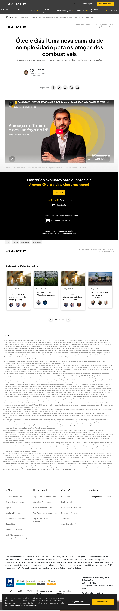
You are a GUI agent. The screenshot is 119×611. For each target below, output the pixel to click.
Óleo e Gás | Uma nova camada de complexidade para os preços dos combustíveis (62, 17)
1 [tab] (56, 320)
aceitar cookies (103, 602)
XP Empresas (67, 518)
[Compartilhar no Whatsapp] (65, 87)
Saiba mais (32, 605)
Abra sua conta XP (105, 4)
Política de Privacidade (71, 507)
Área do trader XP (68, 524)
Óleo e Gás (25, 242)
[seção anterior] (51, 319)
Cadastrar (59, 192)
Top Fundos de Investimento (45, 513)
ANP (8, 242)
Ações (14, 17)
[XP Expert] (15, 3)
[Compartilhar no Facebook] (53, 87)
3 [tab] (63, 320)
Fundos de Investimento (15, 518)
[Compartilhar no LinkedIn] (71, 87)
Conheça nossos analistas (100, 496)
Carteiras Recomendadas (44, 502)
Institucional (66, 502)
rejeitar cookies (78, 602)
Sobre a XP (65, 497)
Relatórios (24, 17)
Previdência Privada (13, 529)
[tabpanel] (18, 290)
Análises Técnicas (13, 513)
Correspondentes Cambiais (43, 592)
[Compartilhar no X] (59, 87)
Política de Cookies (69, 513)
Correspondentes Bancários (64, 592)
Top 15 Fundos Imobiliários (44, 497)
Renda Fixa (10, 524)
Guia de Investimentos (14, 502)
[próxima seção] (68, 319)
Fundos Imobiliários (13, 497)
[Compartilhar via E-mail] (77, 87)
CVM (29, 591)
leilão (15, 242)
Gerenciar (19, 605)
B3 (11, 591)
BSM (20, 591)
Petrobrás (37, 242)
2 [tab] (59, 320)
